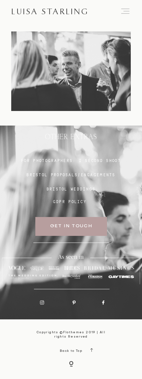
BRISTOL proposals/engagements (71, 175)
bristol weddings (71, 189)
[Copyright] (71, 364)
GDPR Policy (70, 201)
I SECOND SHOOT (100, 160)
